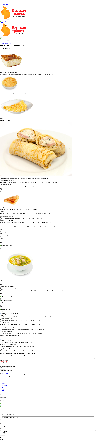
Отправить (4, 435)
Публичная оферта (4, 385)
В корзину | (3, 369)
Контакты (3, 389)
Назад (1, 435)
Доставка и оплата (4, 383)
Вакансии (3, 3)
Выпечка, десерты (5, 120)
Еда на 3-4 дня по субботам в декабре (6, 373)
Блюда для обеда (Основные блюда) (7, 286)
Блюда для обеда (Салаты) (6, 214)
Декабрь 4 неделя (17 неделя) (5, 42)
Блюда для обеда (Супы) (5, 235)
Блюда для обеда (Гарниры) (6, 303)
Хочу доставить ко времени (4, 360)
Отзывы (3, 1)
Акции (3, 2)
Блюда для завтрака (5, 48)
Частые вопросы (4, 387)
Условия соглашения (4, 388)
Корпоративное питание (5, 4)
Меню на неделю (2, 391)
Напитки (4, 338)
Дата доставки (2, 362)
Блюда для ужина (5, 325)
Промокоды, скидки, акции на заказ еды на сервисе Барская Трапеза (10, 384)
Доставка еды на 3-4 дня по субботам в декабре (8, 43)
